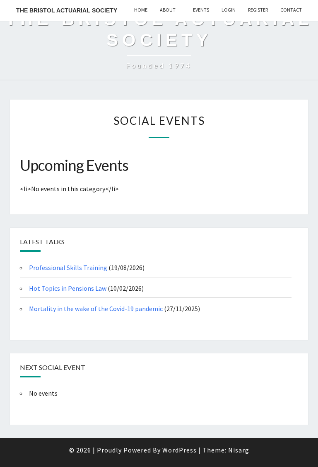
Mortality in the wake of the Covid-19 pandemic (96, 308)
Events (201, 10)
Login (229, 10)
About (168, 10)
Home (140, 10)
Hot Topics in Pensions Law (67, 288)
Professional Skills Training (68, 267)
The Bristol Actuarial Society (66, 10)
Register (258, 10)
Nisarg (238, 450)
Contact (291, 10)
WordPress (179, 450)
